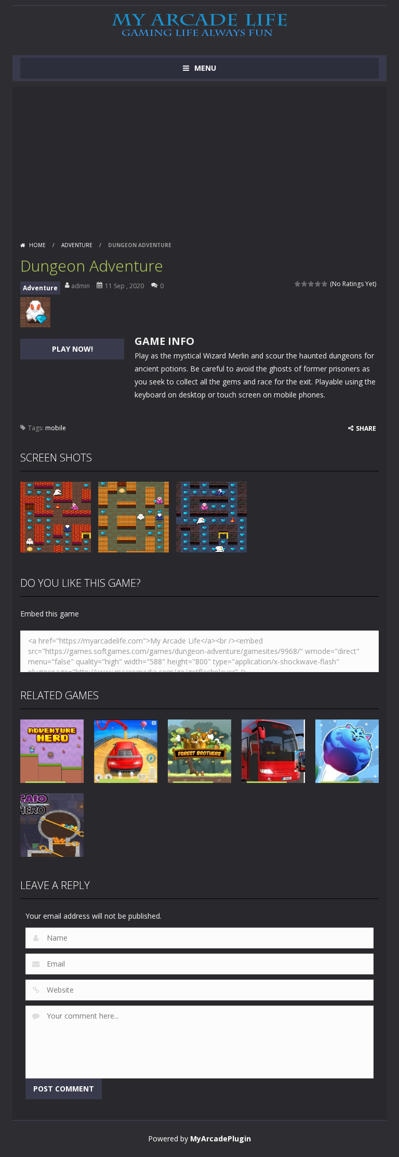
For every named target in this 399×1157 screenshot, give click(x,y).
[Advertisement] (199, 159)
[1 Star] (298, 284)
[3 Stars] (311, 284)
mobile (55, 427)
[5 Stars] (325, 284)
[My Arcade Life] (199, 26)
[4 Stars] (318, 284)
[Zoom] (55, 516)
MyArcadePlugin (220, 1138)
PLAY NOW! (72, 349)
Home (37, 245)
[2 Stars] (304, 284)
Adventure (76, 245)
